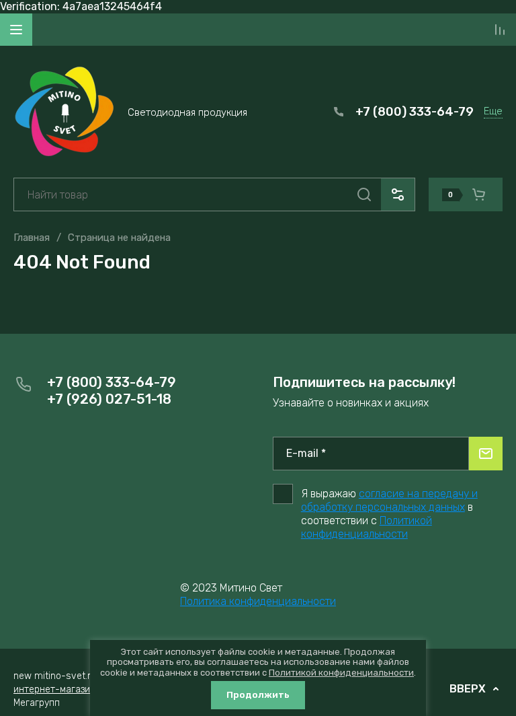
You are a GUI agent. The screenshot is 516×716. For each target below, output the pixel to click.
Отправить (486, 453)
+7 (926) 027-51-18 (109, 399)
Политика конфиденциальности (258, 601)
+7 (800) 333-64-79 (414, 111)
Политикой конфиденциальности (366, 527)
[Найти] (364, 194)
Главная (31, 237)
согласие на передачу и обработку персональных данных (389, 500)
